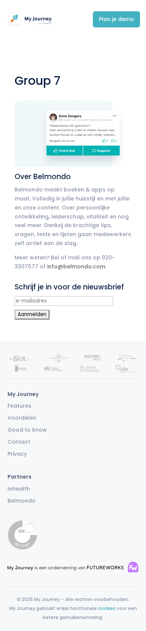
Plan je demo (116, 19)
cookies (107, 608)
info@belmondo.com (76, 266)
